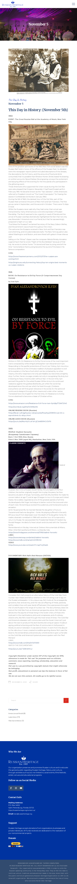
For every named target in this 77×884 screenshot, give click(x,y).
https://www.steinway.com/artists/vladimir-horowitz (28, 537)
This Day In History (17, 100)
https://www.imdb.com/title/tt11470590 (23, 643)
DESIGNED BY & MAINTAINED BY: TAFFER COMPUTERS (38, 863)
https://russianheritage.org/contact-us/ (21, 810)
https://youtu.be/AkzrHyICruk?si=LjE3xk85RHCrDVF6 (29, 421)
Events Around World (15, 713)
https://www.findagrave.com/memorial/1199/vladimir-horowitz (32, 532)
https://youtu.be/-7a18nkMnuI (20, 649)
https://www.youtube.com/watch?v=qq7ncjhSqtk (28, 545)
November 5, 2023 (19, 682)
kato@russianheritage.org (23, 814)
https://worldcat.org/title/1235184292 (23, 407)
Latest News (12, 717)
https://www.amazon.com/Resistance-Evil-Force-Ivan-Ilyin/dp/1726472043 (37, 403)
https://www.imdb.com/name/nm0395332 (25, 540)
